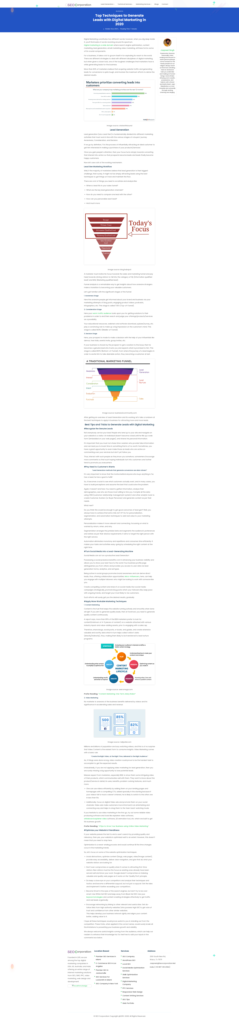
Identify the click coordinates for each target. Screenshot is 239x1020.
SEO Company (128, 956)
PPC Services (127, 988)
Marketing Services (143, 4)
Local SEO (126, 964)
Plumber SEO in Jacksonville (102, 971)
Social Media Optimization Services (133, 969)
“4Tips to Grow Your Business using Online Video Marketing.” (123, 826)
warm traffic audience (102, 313)
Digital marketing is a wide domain (98, 45)
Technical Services (125, 4)
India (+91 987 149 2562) (160, 967)
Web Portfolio (128, 1003)
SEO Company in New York (107, 983)
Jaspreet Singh (167, 50)
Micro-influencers (132, 576)
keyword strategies (94, 897)
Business (119, 11)
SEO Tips (126, 999)
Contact (165, 4)
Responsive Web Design (132, 992)
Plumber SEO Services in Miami (106, 958)
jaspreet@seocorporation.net (163, 963)
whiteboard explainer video (95, 818)
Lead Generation (107, 4)
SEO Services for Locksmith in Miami (104, 978)
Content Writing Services (132, 995)
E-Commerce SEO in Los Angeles (106, 964)
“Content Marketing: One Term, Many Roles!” (117, 694)
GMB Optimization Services (130, 976)
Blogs (157, 4)
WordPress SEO (128, 960)
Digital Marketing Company (129, 982)
